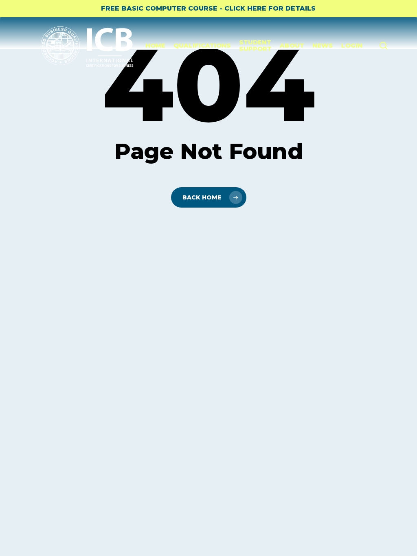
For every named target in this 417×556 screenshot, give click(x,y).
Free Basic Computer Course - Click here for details (208, 8)
